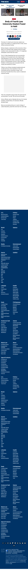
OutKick (15, 252)
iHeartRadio (14, 546)
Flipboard (15, 36)
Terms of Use (8, 549)
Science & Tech (5, 320)
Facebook (8, 36)
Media (3, 244)
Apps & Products (5, 357)
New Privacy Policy (14, 549)
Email (20, 36)
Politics (15, 212)
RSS (20, 543)
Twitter (10, 36)
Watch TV (22, 1)
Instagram (8, 543)
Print (18, 36)
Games (15, 320)
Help (6, 551)
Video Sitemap (14, 553)
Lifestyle (3, 285)
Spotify (25, 543)
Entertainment (17, 244)
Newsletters (23, 543)
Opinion (15, 227)
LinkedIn (15, 543)
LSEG (11, 563)
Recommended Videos (10, 6)
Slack (18, 543)
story (14, 19)
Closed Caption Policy (21, 550)
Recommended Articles (21, 6)
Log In (18, 1)
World (2, 227)
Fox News (5, 2)
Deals (2, 302)
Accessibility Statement (17, 551)
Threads (13, 36)
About (14, 342)
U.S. (2, 212)
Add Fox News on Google (14, 38)
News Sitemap (8, 553)
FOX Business (16, 302)
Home (2, 5)
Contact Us (10, 551)
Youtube (10, 543)
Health (15, 285)
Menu (26, 1)
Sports (3, 252)
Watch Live (4, 342)
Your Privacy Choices (12, 550)
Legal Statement (13, 562)
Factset (7, 560)
